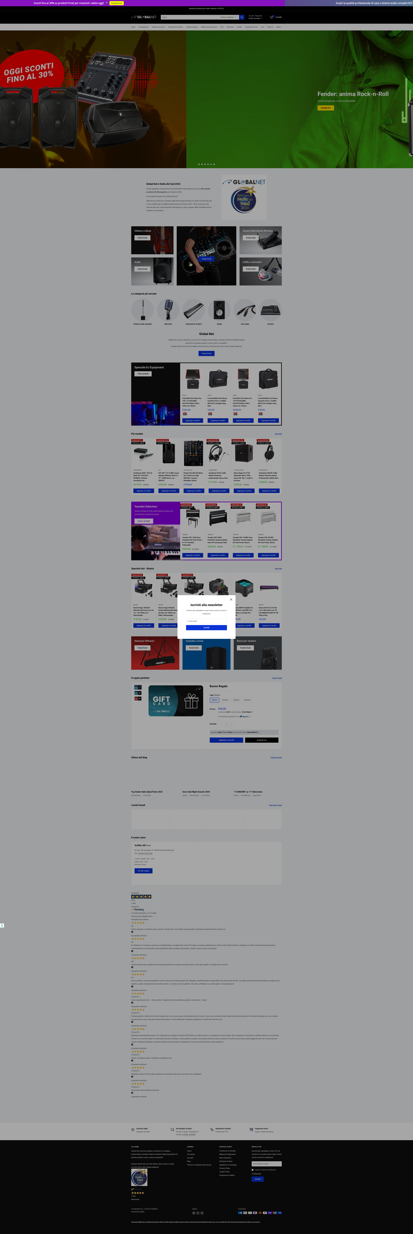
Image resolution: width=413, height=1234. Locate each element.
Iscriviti (206, 628)
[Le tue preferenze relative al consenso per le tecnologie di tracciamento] (2, 925)
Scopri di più (238, 3)
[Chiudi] (231, 599)
